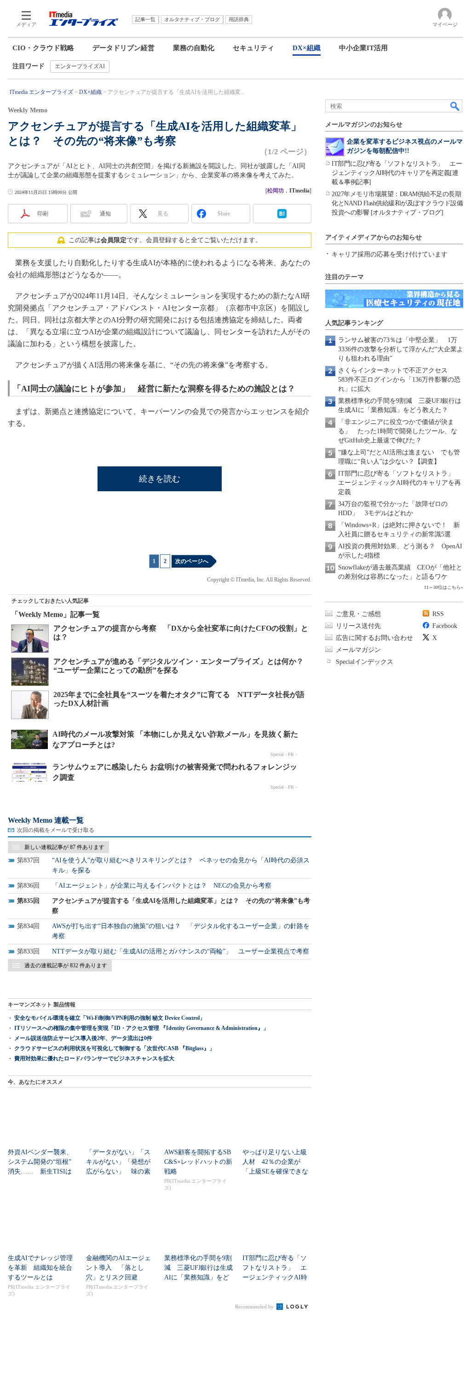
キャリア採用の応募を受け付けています (390, 254)
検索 (455, 105)
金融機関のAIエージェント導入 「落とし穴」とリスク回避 (118, 1268)
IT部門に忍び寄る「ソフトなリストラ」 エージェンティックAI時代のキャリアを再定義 (399, 482)
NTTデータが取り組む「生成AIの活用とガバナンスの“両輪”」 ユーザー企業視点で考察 (180, 951)
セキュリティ (253, 48)
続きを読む (159, 478)
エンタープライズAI (80, 66)
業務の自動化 (193, 48)
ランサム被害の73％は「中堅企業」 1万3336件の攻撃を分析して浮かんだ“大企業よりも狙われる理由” (400, 349)
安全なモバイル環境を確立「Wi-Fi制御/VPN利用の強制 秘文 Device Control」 (109, 1018)
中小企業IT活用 (363, 48)
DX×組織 (307, 48)
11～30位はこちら (442, 587)
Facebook (444, 625)
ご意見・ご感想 (358, 613)
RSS (438, 613)
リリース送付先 (358, 625)
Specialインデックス (364, 661)
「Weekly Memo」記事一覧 (55, 614)
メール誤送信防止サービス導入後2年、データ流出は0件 (83, 1038)
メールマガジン (358, 649)
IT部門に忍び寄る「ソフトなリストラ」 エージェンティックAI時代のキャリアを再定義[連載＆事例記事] (397, 173)
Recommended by (255, 1306)
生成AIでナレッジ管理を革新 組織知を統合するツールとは (40, 1268)
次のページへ (191, 561)
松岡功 (275, 190)
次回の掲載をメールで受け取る (55, 830)
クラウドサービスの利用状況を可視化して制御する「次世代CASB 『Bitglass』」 (114, 1048)
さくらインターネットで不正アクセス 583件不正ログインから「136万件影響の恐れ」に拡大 (399, 379)
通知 (105, 213)
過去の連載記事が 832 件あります (65, 965)
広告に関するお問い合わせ (374, 637)
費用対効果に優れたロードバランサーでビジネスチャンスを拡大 (94, 1058)
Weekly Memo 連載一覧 (46, 820)
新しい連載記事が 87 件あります (64, 847)
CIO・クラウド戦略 (43, 48)
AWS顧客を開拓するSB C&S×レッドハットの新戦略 (198, 1162)
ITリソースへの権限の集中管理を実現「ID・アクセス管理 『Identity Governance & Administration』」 (141, 1028)
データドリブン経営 (123, 48)
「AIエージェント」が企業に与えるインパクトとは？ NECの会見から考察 (161, 885)
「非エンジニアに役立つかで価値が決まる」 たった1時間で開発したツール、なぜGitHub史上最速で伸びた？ (397, 431)
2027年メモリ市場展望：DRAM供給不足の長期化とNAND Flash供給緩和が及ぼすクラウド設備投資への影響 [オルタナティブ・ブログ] (397, 203)
